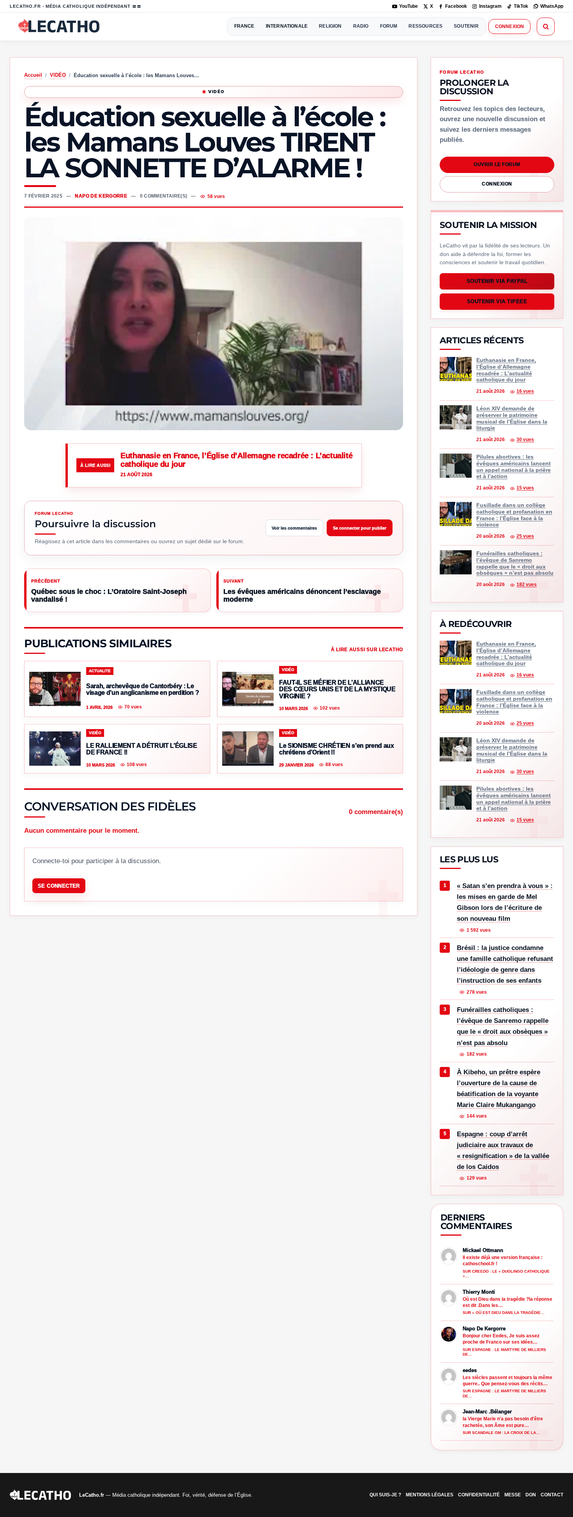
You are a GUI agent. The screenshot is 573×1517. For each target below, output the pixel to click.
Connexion (509, 26)
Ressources (425, 26)
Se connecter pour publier (359, 528)
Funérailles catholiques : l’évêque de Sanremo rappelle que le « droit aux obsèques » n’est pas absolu (502, 1026)
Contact (552, 1495)
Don (530, 1495)
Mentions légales (429, 1495)
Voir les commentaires (294, 528)
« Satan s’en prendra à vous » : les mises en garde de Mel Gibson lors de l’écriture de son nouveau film (505, 902)
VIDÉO (58, 75)
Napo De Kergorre (101, 196)
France (244, 26)
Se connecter (59, 886)
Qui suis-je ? (385, 1495)
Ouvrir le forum (497, 164)
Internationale (287, 26)
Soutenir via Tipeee (497, 302)
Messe (512, 1495)
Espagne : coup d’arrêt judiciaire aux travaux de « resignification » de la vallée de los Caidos (503, 1150)
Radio (361, 26)
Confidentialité (479, 1495)
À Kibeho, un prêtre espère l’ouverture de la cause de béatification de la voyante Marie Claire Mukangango (498, 1088)
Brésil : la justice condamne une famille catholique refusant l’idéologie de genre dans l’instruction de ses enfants (505, 964)
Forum (389, 26)
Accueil (33, 75)
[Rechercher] (546, 26)
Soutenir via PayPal (497, 281)
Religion (330, 26)
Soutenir (466, 26)
